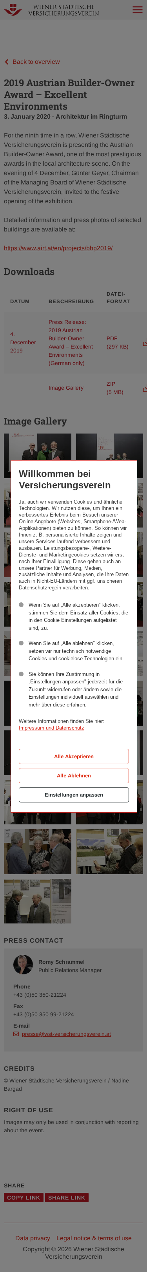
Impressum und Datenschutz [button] (51, 728)
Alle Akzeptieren (74, 756)
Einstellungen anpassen (74, 795)
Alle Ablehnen (74, 776)
